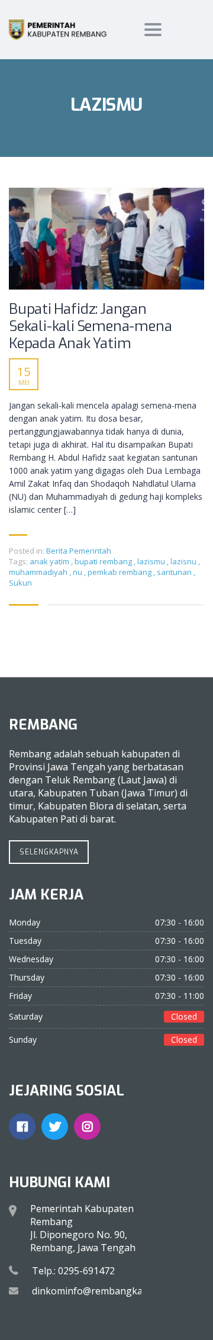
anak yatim (50, 561)
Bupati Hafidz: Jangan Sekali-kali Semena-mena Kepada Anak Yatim (90, 326)
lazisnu (184, 561)
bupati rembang (104, 561)
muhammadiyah (39, 572)
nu (78, 572)
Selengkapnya (49, 852)
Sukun (20, 582)
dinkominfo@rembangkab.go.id (102, 1290)
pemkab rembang (120, 572)
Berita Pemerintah (78, 550)
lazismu (152, 561)
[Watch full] (106, 239)
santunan (175, 572)
